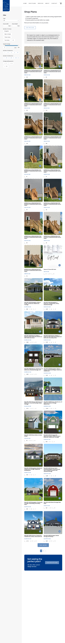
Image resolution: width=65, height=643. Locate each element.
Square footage (6, 44)
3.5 (16, 58)
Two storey (7, 40)
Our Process (30, 27)
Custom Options (52, 562)
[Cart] (60, 3)
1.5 (6, 58)
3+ (13, 40)
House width (6, 24)
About (47, 3)
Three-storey (7, 37)
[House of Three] (6, 3)
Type (4, 18)
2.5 (11, 58)
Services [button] (40, 3)
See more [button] (43, 545)
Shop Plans (32, 3)
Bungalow (7, 31)
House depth (15, 24)
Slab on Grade (8, 34)
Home (25, 3)
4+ (18, 58)
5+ (17, 52)
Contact (54, 3)
